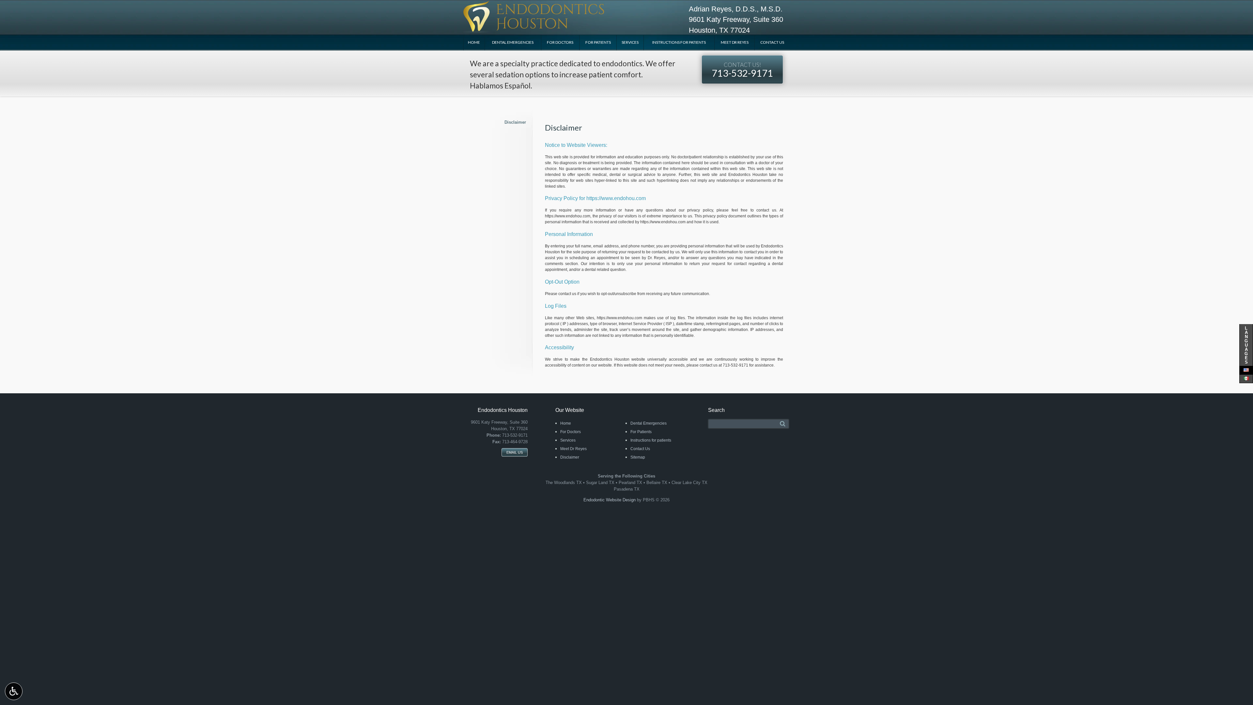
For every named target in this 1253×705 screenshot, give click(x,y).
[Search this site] (782, 424)
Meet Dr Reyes (735, 42)
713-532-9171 (742, 70)
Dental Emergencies (513, 42)
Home (474, 42)
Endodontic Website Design (609, 499)
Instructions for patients (679, 42)
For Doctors (560, 42)
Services (630, 42)
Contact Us (772, 42)
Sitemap (637, 457)
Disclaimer (515, 122)
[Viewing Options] (14, 691)
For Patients (598, 42)
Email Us (514, 452)
